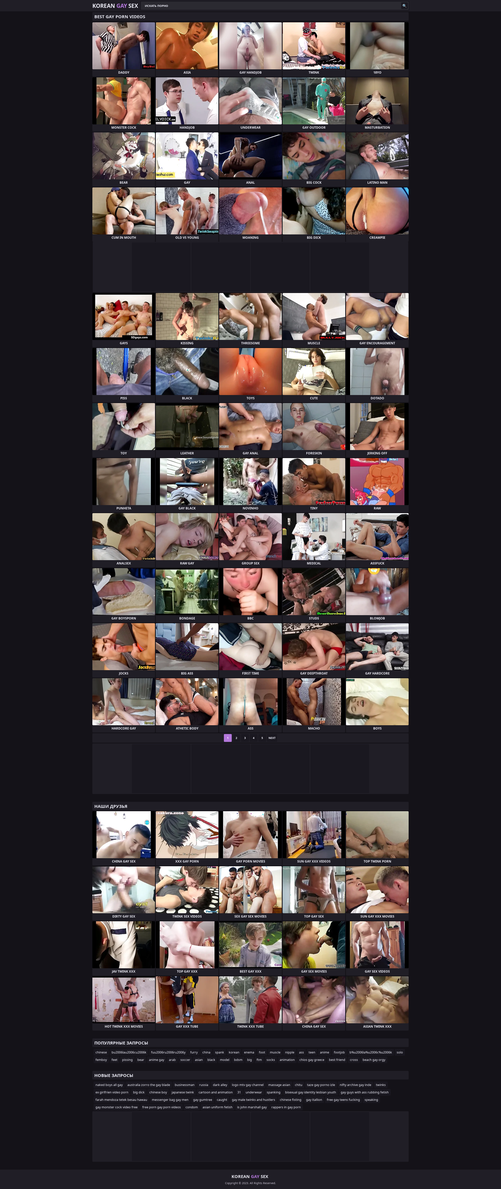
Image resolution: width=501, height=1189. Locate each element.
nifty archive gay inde (355, 1085)
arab (172, 1060)
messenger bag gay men (170, 1100)
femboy (101, 1060)
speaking (371, 1100)
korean (234, 1052)
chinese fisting (290, 1100)
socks (271, 1060)
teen (312, 1052)
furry (194, 1052)
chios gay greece (311, 1060)
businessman (185, 1085)
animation (287, 1060)
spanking (273, 1092)
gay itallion (314, 1100)
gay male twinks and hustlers (253, 1100)
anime (324, 1052)
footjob (339, 1052)
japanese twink (183, 1092)
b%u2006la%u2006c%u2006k (371, 1052)
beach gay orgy (374, 1060)
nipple (289, 1052)
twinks (381, 1085)
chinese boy (158, 1092)
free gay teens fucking (343, 1100)
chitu (298, 1085)
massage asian (279, 1085)
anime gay (156, 1060)
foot (262, 1052)
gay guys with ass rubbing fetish (365, 1092)
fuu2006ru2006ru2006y (168, 1052)
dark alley (220, 1085)
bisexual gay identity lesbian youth (310, 1092)
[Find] (404, 5)
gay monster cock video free (117, 1107)
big (249, 1060)
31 (239, 1092)
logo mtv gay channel (248, 1085)
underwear (254, 1092)
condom (192, 1107)
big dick (139, 1092)
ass (301, 1052)
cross (354, 1060)
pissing (127, 1060)
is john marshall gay (252, 1107)
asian (199, 1060)
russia (203, 1085)
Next (272, 738)
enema (249, 1052)
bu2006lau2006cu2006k (129, 1052)
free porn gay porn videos (161, 1107)
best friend (337, 1060)
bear (140, 1060)
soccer (185, 1060)
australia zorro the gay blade (148, 1085)
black (211, 1060)
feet (114, 1060)
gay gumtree (202, 1100)
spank (219, 1052)
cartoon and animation (216, 1092)
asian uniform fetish (217, 1107)
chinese (101, 1052)
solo (400, 1052)
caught (222, 1100)
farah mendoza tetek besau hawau (121, 1100)
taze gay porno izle (321, 1085)
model (224, 1060)
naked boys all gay (109, 1085)
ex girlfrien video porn (112, 1092)
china (206, 1052)
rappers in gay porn (286, 1107)
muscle (275, 1052)
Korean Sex (115, 5)
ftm (259, 1060)
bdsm (238, 1060)
